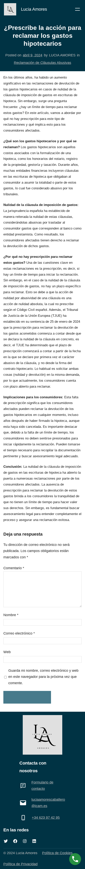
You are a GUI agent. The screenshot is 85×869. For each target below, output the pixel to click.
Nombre (10, 615)
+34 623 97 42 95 (46, 818)
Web (7, 652)
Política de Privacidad (20, 864)
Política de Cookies (57, 853)
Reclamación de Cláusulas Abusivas (42, 63)
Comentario (13, 568)
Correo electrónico (19, 633)
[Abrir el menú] (77, 9)
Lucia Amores (34, 9)
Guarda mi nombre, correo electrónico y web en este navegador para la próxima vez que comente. (43, 677)
